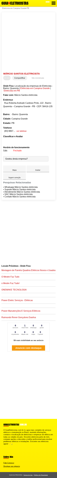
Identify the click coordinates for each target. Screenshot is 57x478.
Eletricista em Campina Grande (35, 88)
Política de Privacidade (41, 475)
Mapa (14, 170)
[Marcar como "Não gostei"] (8, 78)
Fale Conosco (8, 463)
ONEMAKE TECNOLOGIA (14, 290)
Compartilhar (19, 78)
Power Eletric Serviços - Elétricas (17, 300)
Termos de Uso (28, 475)
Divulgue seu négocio (11, 466)
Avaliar (37, 170)
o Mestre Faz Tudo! (10, 283)
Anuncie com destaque (28, 348)
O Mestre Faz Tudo (10, 277)
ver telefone (21, 131)
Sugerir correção (14, 178)
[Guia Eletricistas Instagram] (6, 446)
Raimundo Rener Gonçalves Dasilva (18, 317)
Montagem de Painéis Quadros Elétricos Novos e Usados (28, 270)
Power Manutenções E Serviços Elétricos (20, 311)
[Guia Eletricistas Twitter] (5, 446)
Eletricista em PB (12, 91)
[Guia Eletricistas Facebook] (4, 446)
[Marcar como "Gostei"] (6, 78)
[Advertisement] (28, 42)
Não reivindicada (38, 78)
